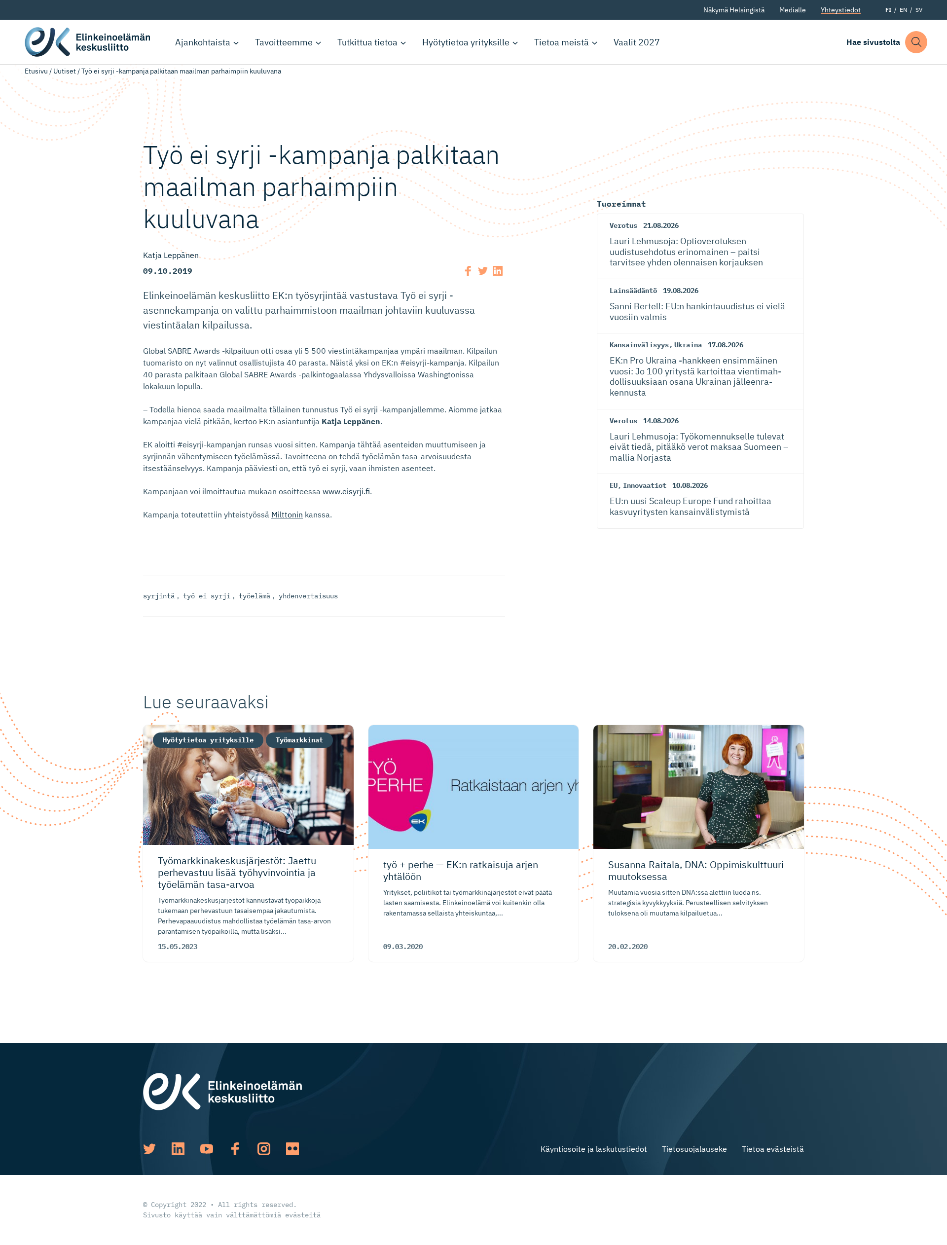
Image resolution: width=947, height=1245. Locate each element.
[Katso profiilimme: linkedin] (178, 1148)
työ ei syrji (206, 595)
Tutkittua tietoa (367, 42)
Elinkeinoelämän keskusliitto (89, 42)
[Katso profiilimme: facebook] (235, 1148)
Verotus (623, 225)
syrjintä (159, 595)
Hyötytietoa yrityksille (466, 42)
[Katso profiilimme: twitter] (149, 1148)
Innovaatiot (644, 485)
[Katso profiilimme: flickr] (292, 1148)
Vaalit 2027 (637, 42)
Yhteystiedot (841, 9)
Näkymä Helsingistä (734, 9)
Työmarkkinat (299, 739)
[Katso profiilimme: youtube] (206, 1148)
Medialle (792, 9)
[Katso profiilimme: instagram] (264, 1148)
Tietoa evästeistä (773, 1149)
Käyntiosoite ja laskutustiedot (594, 1149)
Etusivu (36, 71)
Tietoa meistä (561, 42)
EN (903, 9)
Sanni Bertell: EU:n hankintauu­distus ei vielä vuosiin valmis (697, 311)
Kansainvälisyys (639, 344)
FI (888, 9)
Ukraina (688, 344)
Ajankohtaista (202, 42)
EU (614, 485)
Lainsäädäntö (633, 290)
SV (918, 9)
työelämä (254, 595)
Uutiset (64, 71)
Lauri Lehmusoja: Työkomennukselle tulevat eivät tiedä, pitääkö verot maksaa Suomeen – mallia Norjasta (699, 447)
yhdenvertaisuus (308, 595)
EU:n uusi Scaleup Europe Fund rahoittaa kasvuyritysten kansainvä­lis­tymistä (690, 506)
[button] (916, 42)
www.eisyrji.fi (346, 491)
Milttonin (287, 514)
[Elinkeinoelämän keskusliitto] (222, 1091)
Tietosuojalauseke (694, 1149)
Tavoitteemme (284, 42)
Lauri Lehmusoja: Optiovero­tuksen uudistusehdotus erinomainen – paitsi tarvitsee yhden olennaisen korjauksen (686, 251)
